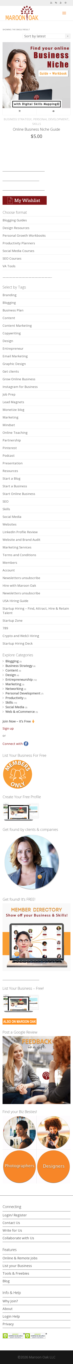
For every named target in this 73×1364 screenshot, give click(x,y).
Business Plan (13, 310)
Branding (9, 295)
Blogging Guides (15, 220)
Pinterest (10, 448)
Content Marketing (17, 325)
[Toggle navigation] (64, 13)
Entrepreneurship (19, 679)
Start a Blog (11, 478)
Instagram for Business (20, 386)
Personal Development (51, 119)
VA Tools (9, 266)
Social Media (12, 516)
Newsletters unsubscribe (21, 578)
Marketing (10, 417)
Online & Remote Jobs (20, 1258)
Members (10, 562)
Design (8, 341)
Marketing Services (17, 547)
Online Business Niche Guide (36, 129)
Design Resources (16, 228)
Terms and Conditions (19, 555)
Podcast (9, 455)
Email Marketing (15, 356)
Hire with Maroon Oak (19, 585)
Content (9, 318)
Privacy (8, 1324)
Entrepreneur (13, 348)
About (8, 1308)
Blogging (9, 302)
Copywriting (12, 333)
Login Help (11, 1316)
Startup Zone (13, 620)
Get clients (11, 371)
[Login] (65, 3)
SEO (5, 501)
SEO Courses (12, 258)
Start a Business (15, 486)
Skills (36, 124)
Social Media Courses (18, 251)
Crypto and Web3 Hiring (21, 636)
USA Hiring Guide (15, 601)
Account (9, 570)
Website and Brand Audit (21, 539)
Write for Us (12, 1230)
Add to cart (19, 111)
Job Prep (9, 394)
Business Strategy (18, 119)
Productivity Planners (19, 243)
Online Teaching (15, 432)
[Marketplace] (56, 3)
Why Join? (10, 1301)
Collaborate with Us (18, 1238)
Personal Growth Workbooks (24, 235)
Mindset (9, 425)
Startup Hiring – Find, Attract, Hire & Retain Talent (36, 610)
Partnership (12, 440)
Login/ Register (15, 1215)
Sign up (8, 728)
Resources (10, 471)
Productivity (14, 698)
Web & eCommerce (20, 711)
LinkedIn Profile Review (20, 532)
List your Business (17, 1265)
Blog (6, 1281)
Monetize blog (13, 409)
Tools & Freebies (16, 1273)
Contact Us (11, 1222)
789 (5, 628)
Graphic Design (14, 364)
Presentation (13, 463)
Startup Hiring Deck (18, 643)
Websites (9, 524)
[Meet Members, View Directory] (51, 3)
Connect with (13, 743)
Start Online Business (19, 494)
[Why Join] (60, 3)
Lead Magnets (13, 402)
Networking (14, 688)
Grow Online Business (19, 379)
